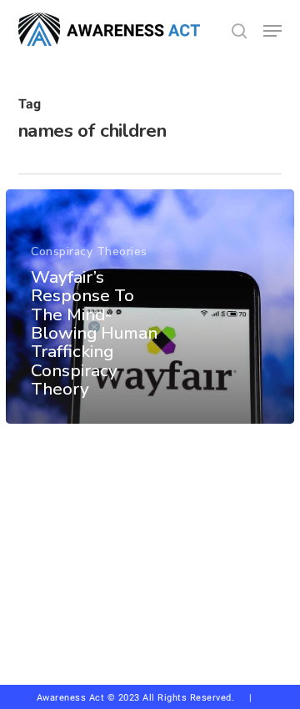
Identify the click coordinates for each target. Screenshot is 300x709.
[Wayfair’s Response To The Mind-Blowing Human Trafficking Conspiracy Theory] (150, 306)
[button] (272, 31)
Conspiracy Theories (89, 251)
